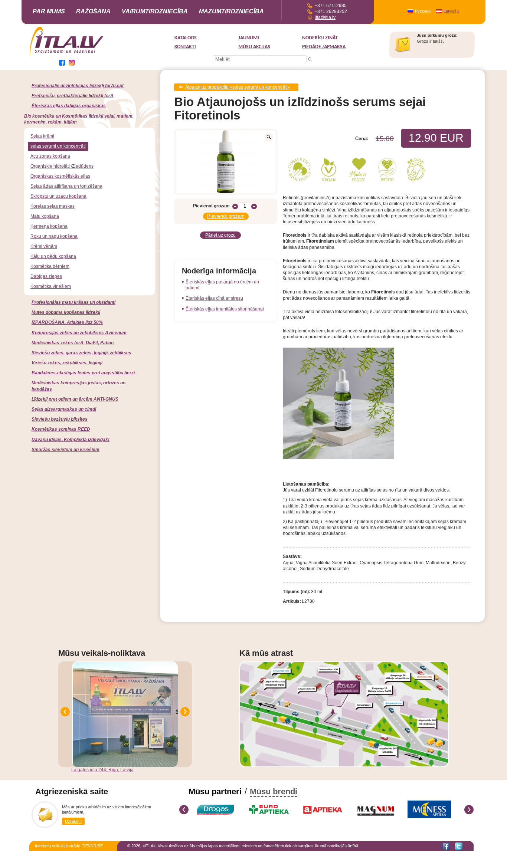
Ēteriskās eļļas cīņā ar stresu (214, 298)
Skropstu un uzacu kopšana (58, 196)
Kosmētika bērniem (49, 266)
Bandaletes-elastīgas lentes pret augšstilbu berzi (83, 372)
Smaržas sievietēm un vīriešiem (65, 449)
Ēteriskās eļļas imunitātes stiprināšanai (225, 309)
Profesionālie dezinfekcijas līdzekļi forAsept (78, 85)
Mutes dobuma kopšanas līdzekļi (66, 312)
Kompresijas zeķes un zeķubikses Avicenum (79, 332)
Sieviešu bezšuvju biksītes (60, 419)
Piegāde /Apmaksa (324, 47)
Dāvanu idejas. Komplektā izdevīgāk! (70, 439)
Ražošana (93, 11)
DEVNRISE (92, 846)
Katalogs (185, 38)
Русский (423, 11)
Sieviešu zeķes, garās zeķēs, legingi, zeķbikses (81, 352)
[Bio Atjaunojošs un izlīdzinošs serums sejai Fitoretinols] (226, 161)
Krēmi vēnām (43, 246)
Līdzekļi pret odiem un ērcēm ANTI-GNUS (75, 399)
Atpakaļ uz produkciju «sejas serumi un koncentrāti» (237, 87)
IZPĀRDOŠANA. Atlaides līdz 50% (67, 322)
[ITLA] (67, 56)
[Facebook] (446, 846)
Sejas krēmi (42, 136)
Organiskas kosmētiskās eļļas (60, 176)
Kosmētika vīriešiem (50, 286)
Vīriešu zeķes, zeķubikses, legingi (67, 362)
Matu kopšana (44, 216)
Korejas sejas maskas (52, 206)
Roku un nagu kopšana (54, 236)
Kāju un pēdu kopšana (53, 256)
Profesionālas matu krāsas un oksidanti (73, 302)
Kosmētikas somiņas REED (61, 429)
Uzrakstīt (73, 821)
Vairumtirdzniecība (155, 11)
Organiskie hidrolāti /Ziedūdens (62, 166)
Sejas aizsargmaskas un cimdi (64, 409)
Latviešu (451, 11)
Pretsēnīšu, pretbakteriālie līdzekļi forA (73, 95)
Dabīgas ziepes (46, 276)
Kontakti (185, 47)
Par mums (49, 11)
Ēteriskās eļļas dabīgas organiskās (69, 105)
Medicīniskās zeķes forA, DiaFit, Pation (73, 342)
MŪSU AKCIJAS (254, 47)
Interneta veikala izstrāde (57, 846)
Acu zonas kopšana (50, 156)
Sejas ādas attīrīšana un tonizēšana (66, 186)
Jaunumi (248, 38)
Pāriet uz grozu (220, 235)
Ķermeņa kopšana (49, 226)
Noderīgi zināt (320, 38)
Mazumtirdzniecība (231, 11)
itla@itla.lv (325, 17)
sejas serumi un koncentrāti (58, 146)
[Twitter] (458, 846)
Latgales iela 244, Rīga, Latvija (102, 769)
